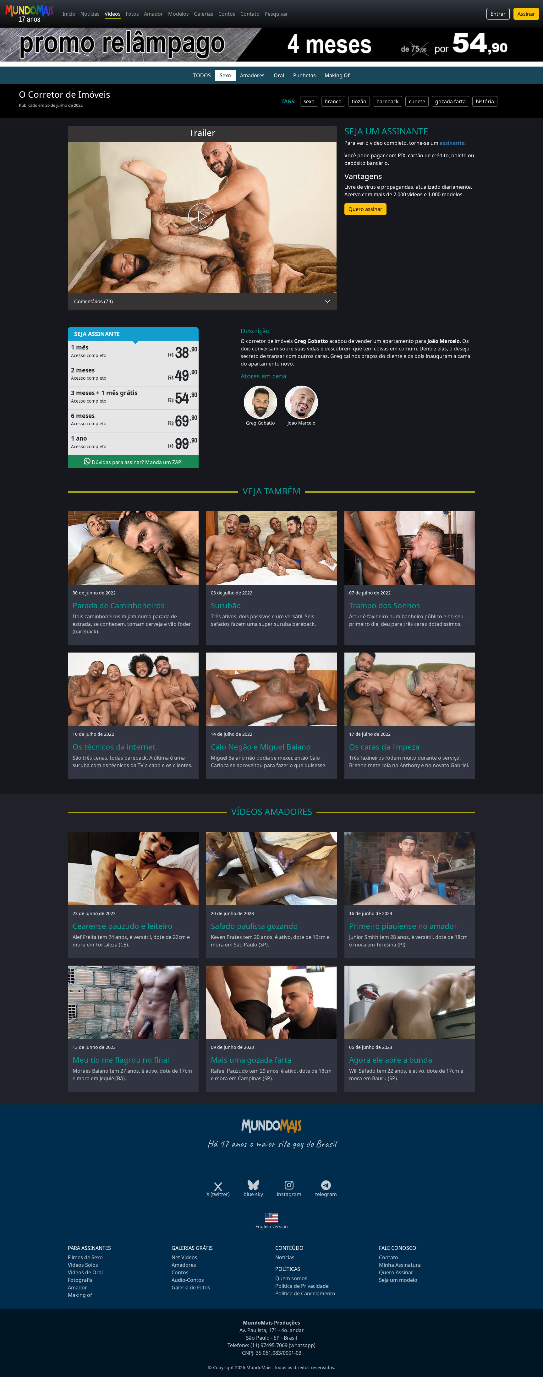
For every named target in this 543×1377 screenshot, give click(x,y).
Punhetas (304, 75)
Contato (250, 13)
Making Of (337, 75)
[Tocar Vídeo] (202, 217)
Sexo (225, 75)
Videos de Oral (85, 1272)
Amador (153, 13)
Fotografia (80, 1280)
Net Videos (184, 1257)
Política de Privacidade (302, 1285)
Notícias (90, 13)
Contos (226, 13)
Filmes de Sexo (85, 1257)
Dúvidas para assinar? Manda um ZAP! (136, 462)
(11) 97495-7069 (269, 1345)
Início (69, 13)
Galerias (203, 13)
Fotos (132, 13)
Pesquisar (276, 13)
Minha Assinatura (400, 1264)
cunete (417, 101)
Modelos (178, 13)
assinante (452, 142)
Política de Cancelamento (305, 1293)
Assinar (526, 13)
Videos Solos (83, 1264)
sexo (309, 101)
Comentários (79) (93, 301)
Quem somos (291, 1278)
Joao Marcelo (301, 423)
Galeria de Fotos (191, 1287)
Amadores (252, 75)
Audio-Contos (188, 1280)
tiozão (359, 101)
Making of (80, 1295)
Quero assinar (365, 209)
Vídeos (113, 13)
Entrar (498, 13)
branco (333, 101)
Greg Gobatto (260, 423)
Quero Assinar (396, 1272)
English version (271, 1226)
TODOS (202, 75)
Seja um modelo (398, 1280)
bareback (387, 101)
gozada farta (450, 101)
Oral (279, 75)
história (485, 101)
